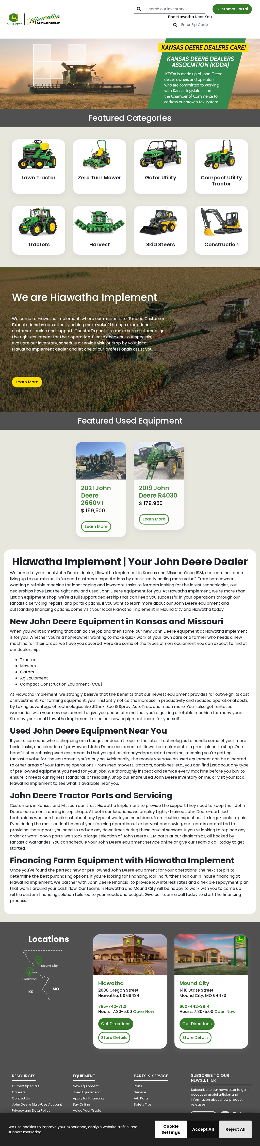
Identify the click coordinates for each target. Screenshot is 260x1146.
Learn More (27, 382)
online (204, 777)
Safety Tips (143, 1104)
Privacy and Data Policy (31, 1110)
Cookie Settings (170, 1129)
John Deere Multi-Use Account (37, 1104)
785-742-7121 (112, 1006)
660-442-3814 (194, 1006)
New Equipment (86, 1086)
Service (140, 1092)
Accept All (203, 1129)
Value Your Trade (87, 1110)
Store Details (114, 1037)
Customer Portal (232, 8)
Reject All (235, 1129)
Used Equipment (86, 1092)
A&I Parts (141, 1098)
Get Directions (116, 1024)
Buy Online (81, 1104)
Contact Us (21, 1098)
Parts (138, 1086)
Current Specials (25, 1086)
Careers (19, 1092)
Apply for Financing (88, 1098)
